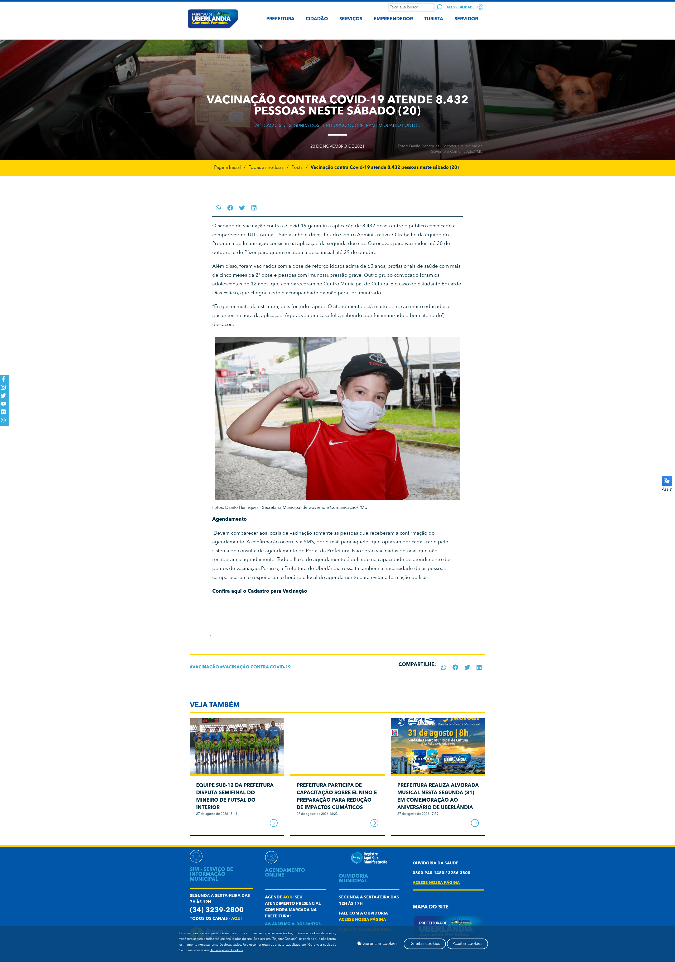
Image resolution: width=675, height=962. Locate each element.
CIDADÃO (317, 19)
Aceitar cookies (467, 944)
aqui (236, 919)
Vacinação (205, 667)
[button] (218, 208)
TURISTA (433, 19)
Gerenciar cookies (379, 944)
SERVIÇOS (350, 19)
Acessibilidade (460, 7)
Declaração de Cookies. (226, 950)
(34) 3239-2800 (217, 910)
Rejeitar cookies (424, 944)
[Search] (439, 7)
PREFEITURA (280, 19)
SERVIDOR (466, 19)
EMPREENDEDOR (393, 19)
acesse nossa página (362, 920)
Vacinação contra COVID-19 (257, 667)
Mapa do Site (431, 907)
